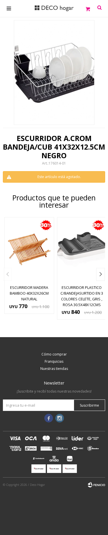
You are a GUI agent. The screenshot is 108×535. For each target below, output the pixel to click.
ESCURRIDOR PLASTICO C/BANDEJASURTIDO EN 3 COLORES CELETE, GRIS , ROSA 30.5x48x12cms (81, 296)
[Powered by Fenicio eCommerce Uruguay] (96, 484)
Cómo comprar (54, 354)
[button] (100, 274)
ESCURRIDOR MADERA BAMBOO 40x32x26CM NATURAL (29, 293)
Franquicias (54, 361)
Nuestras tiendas (54, 368)
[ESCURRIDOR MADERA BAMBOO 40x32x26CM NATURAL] (29, 249)
